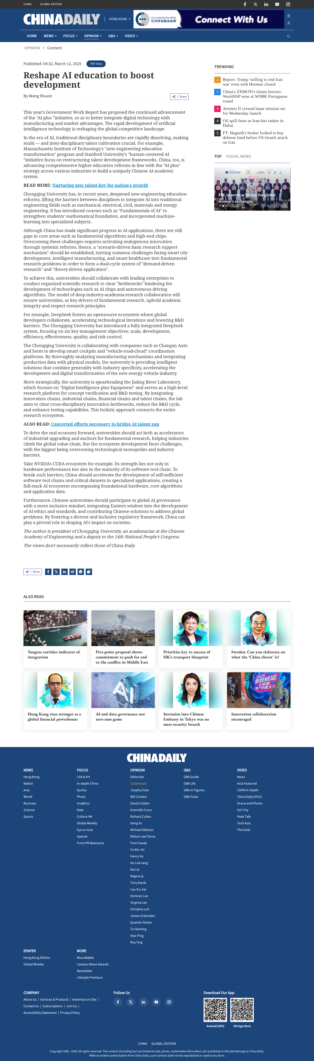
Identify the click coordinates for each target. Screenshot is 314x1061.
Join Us (71, 1006)
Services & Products (54, 999)
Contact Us (31, 1006)
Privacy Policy (70, 1012)
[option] (252, 189)
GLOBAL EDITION (51, 4)
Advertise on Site (84, 999)
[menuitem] (118, 19)
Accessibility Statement (40, 1012)
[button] (220, 206)
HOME (32, 36)
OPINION (32, 48)
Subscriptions (53, 1006)
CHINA (27, 4)
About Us (30, 999)
